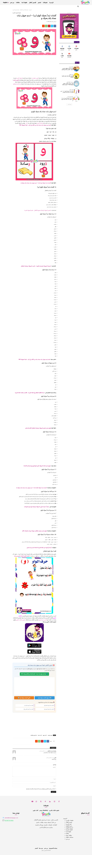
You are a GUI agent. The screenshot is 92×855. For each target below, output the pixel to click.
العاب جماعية (40, 735)
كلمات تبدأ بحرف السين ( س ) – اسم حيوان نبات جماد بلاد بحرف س (67, 99)
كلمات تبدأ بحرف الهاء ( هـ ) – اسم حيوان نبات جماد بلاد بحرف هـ (36, 183)
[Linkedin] (50, 802)
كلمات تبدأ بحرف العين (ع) (28, 709)
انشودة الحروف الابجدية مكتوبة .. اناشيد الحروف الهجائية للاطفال (36, 266)
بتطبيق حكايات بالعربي (21, 620)
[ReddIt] (43, 26)
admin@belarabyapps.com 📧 (10, 818)
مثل (62, 45)
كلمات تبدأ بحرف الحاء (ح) (49, 705)
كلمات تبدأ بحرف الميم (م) (49, 709)
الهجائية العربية (40, 123)
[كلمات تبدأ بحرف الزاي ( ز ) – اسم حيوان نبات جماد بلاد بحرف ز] (76, 91)
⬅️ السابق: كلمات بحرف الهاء (44, 698)
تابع (69, 45)
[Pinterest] (49, 26)
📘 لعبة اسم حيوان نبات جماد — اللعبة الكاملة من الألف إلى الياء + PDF (34, 674)
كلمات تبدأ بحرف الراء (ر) (28, 705)
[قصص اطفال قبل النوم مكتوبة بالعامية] (76, 76)
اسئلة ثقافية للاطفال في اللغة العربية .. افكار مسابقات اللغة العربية (29, 392)
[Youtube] (32, 802)
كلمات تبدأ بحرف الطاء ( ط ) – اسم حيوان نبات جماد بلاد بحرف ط (31, 488)
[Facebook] (55, 26)
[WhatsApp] (46, 26)
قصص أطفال (71, 74)
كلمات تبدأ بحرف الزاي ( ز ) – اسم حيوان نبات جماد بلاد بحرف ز (67, 91)
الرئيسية (30, 9)
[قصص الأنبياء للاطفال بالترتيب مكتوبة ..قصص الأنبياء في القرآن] (76, 68)
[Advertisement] (34, 67)
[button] (78, 6)
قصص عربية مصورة (42, 620)
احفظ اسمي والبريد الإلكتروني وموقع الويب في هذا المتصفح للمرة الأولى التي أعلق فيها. (40, 788)
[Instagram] (54, 802)
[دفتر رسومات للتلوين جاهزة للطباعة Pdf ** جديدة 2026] (76, 83)
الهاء (27, 123)
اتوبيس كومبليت (34, 78)
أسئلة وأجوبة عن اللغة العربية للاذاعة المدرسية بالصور (39, 547)
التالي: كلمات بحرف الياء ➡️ (24, 698)
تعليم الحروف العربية (16, 9)
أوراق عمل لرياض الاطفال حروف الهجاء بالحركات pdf (34, 531)
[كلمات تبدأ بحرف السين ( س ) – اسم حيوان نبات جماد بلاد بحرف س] (76, 99)
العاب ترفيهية (44, 735)
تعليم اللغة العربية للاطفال (24, 9)
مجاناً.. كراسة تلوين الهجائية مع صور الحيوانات (36, 507)
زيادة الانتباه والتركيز (17, 84)
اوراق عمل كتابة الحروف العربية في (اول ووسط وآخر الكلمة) (37, 466)
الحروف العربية (19, 78)
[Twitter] (52, 26)
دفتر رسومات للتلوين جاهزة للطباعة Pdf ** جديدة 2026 (67, 84)
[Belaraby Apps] (85, 2)
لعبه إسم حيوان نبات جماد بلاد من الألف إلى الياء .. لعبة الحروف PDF (35, 125)
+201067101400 (9, 820)
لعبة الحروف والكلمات (33, 735)
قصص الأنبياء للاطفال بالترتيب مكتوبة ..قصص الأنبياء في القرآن (67, 69)
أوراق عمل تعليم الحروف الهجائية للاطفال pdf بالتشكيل (38, 428)
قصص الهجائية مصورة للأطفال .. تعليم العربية (37, 210)
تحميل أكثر (69, 104)
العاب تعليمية (71, 89)
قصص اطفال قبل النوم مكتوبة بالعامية (67, 76)
